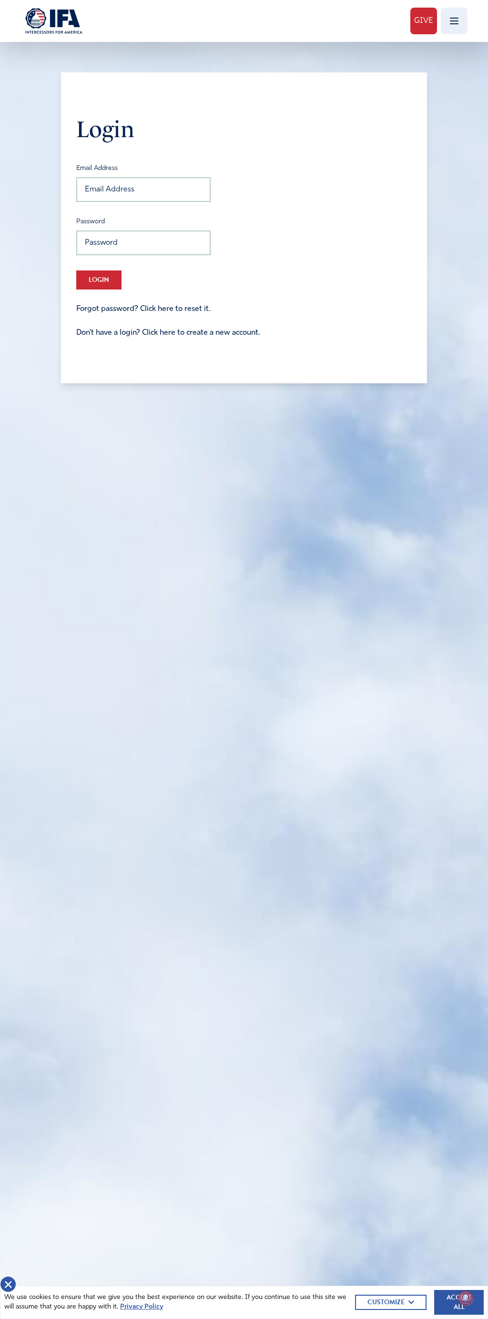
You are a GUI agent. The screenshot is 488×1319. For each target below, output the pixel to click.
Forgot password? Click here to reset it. (143, 309)
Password (90, 221)
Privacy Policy (141, 1306)
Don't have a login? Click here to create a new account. (168, 333)
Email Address (97, 168)
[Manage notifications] (465, 1298)
